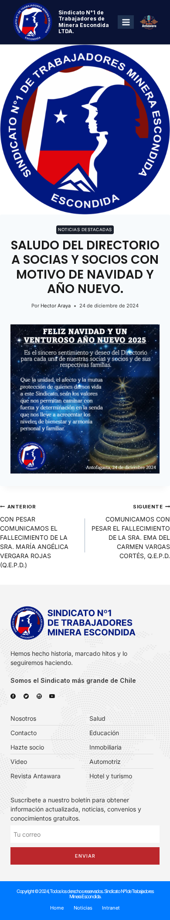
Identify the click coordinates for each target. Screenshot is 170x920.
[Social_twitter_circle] (26, 696)
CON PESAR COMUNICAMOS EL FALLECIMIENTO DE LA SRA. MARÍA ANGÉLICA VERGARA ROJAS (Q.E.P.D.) (34, 536)
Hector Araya (56, 306)
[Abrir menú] (126, 22)
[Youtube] (52, 696)
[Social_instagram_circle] (39, 696)
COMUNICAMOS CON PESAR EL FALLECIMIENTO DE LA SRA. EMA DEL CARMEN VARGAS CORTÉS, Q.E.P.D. (131, 531)
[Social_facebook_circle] (13, 696)
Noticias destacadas (85, 229)
